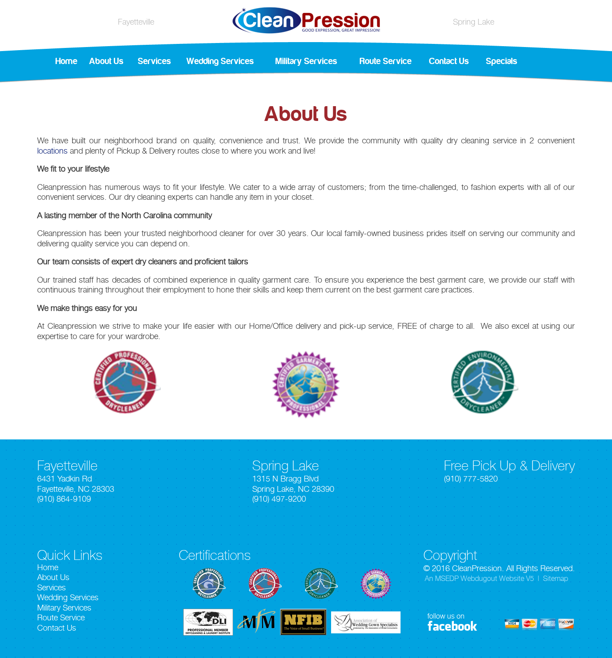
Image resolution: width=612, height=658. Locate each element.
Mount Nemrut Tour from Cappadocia (255, 243)
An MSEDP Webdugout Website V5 (479, 578)
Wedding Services (220, 61)
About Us (106, 61)
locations (52, 150)
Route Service (386, 61)
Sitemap (555, 578)
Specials (501, 61)
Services (154, 61)
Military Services (306, 61)
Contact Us (449, 61)
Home (67, 61)
